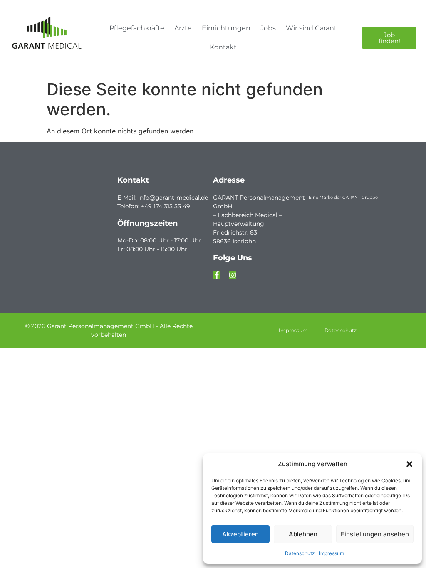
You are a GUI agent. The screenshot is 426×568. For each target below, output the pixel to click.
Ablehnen (303, 534)
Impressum (331, 553)
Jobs (268, 28)
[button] (409, 464)
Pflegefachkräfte (136, 28)
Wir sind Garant (311, 28)
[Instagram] (232, 275)
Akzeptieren (240, 534)
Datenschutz (300, 553)
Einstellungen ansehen (375, 534)
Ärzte (183, 28)
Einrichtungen (226, 28)
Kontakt (223, 47)
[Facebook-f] (216, 275)
